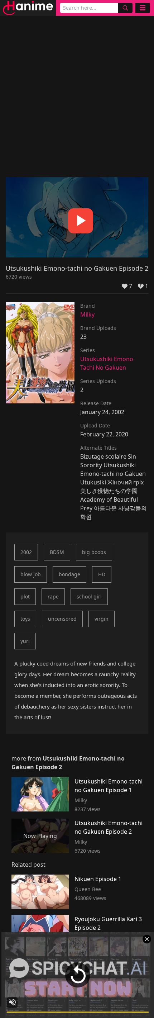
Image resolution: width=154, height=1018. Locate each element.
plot (25, 596)
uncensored (62, 618)
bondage (69, 574)
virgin (102, 618)
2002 (26, 552)
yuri (25, 641)
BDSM (57, 552)
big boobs (94, 552)
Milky (87, 314)
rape (53, 596)
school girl (89, 596)
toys (25, 618)
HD (101, 574)
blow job (30, 574)
